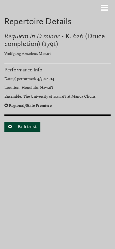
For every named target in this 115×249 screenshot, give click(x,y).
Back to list (27, 126)
